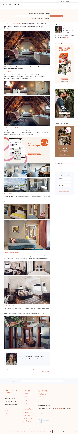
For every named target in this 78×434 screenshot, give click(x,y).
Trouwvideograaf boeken (27, 421)
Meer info (64, 431)
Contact (6, 409)
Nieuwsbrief (7, 413)
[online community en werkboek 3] (27, 162)
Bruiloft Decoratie (26, 397)
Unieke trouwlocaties (27, 417)
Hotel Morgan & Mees (11, 252)
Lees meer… (67, 37)
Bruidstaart (25, 396)
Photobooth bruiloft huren (28, 406)
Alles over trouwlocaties (42, 390)
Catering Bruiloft (26, 400)
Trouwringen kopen (26, 420)
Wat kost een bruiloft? (42, 399)
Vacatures (7, 411)
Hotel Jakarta (9, 305)
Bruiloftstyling (25, 399)
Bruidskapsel (25, 393)
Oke (56, 431)
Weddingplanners (26, 423)
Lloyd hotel (8, 71)
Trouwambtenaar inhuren (28, 409)
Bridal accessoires (26, 391)
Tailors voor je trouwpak (27, 418)
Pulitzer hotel (9, 193)
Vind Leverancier (56, 16)
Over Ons (6, 410)
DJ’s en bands (25, 402)
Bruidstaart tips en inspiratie (43, 391)
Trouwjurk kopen (41, 396)
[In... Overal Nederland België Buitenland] (43, 16)
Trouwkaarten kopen (27, 408)
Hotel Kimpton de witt (12, 128)
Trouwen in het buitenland (28, 411)
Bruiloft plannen (41, 393)
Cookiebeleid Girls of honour (64, 191)
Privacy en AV (7, 414)
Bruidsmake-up (26, 394)
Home (8, 23)
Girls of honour (12, 4)
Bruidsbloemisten (26, 390)
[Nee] (76, 431)
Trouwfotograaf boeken (27, 412)
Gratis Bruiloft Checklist (42, 394)
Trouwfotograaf (41, 397)
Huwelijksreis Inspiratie (15, 23)
